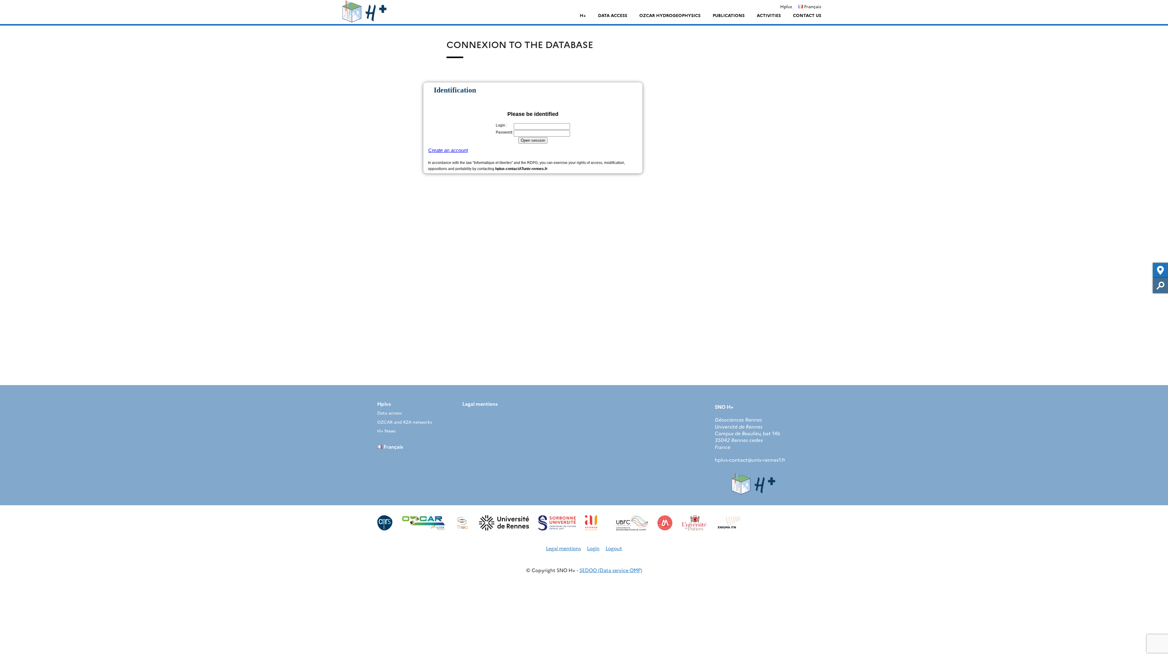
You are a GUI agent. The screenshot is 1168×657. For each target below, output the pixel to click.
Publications (729, 15)
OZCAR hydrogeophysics (669, 15)
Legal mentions (480, 403)
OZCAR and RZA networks (404, 422)
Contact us (807, 15)
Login (593, 548)
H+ (583, 15)
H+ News (386, 431)
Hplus (786, 6)
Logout (614, 548)
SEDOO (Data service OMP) (610, 570)
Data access (612, 15)
